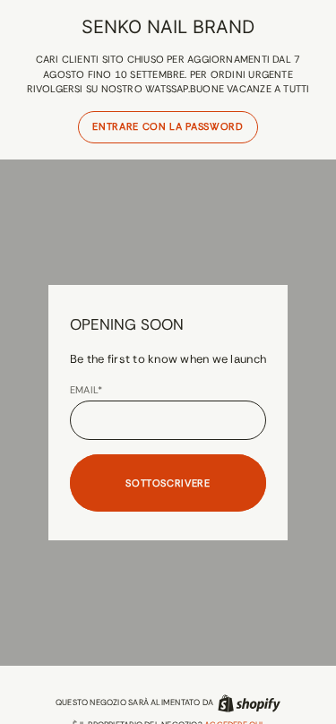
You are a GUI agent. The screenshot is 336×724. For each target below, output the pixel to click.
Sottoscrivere (168, 483)
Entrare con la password (167, 126)
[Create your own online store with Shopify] (249, 703)
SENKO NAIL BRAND (168, 27)
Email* (86, 390)
